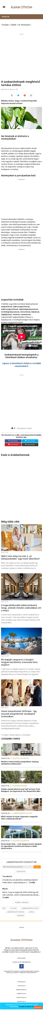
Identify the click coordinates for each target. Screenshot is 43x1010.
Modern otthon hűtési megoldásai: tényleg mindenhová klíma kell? (19, 763)
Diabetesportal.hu (21, 989)
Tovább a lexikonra (21, 902)
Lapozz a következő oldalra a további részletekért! (21, 364)
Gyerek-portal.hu (21, 997)
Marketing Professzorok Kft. (28, 972)
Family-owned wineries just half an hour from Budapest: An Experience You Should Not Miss (20, 790)
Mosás (5, 889)
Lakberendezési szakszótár (21, 862)
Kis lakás (13, 908)
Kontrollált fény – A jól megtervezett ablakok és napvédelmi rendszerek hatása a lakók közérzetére (21, 846)
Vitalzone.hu (21, 985)
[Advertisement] (21, 56)
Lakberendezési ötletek (29, 908)
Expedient (36, 971)
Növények (20, 915)
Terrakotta (7, 876)
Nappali (31, 912)
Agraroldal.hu (21, 1001)
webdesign (17, 971)
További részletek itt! (26, 1006)
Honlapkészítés (8, 971)
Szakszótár (21, 871)
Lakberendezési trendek (15, 912)
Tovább (32, 882)
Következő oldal (24, 428)
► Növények (24, 25)
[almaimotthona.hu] (21, 7)
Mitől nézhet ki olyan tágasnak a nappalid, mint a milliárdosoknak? (19, 817)
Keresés (37, 867)
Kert (4, 908)
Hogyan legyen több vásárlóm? (21, 962)
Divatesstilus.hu (21, 993)
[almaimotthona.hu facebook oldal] (21, 966)
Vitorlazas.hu (21, 981)
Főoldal (5, 25)
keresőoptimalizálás (27, 971)
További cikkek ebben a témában (16, 735)
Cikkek (13, 25)
